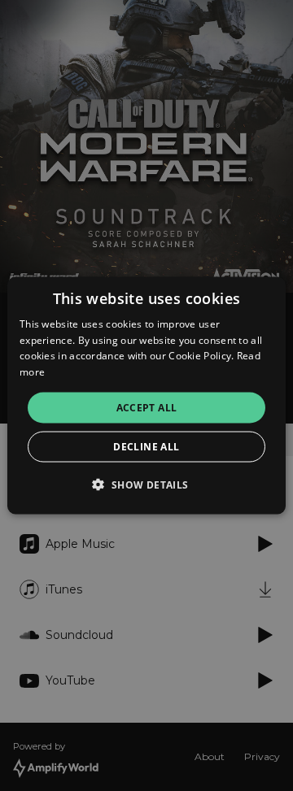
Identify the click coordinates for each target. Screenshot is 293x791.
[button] (146, 484)
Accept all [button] (146, 408)
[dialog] (146, 395)
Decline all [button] (146, 447)
